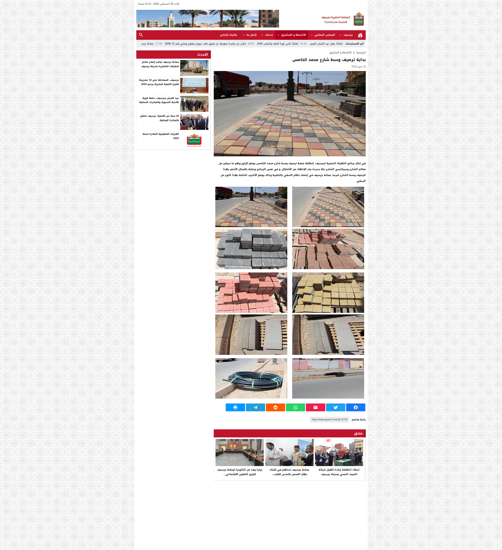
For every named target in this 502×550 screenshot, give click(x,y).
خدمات (269, 34)
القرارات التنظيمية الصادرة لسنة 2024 (161, 136)
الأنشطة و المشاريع (293, 34)
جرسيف (348, 34)
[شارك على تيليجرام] (255, 407)
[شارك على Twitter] (335, 407)
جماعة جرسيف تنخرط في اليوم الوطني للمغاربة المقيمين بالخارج (162, 43)
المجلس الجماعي (325, 34)
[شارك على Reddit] (275, 407)
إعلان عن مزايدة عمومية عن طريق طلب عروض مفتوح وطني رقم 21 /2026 (249, 43)
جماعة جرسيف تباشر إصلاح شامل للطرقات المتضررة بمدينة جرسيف (160, 64)
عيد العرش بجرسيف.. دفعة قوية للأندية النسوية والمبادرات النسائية (159, 100)
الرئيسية (360, 35)
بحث (141, 35)
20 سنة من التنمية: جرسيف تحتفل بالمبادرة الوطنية (159, 118)
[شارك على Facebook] (355, 407)
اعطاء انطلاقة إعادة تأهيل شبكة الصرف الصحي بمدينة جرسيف (339, 472)
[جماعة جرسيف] (322, 19)
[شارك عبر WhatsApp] (295, 407)
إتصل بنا (251, 34)
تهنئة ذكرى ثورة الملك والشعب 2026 (322, 43)
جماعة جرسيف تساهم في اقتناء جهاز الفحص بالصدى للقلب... (289, 472)
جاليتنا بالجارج (228, 34)
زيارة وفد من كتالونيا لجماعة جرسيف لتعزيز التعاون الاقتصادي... (239, 472)
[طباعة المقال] (235, 407)
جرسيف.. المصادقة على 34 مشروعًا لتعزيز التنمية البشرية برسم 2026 (159, 82)
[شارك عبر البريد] (315, 407)
